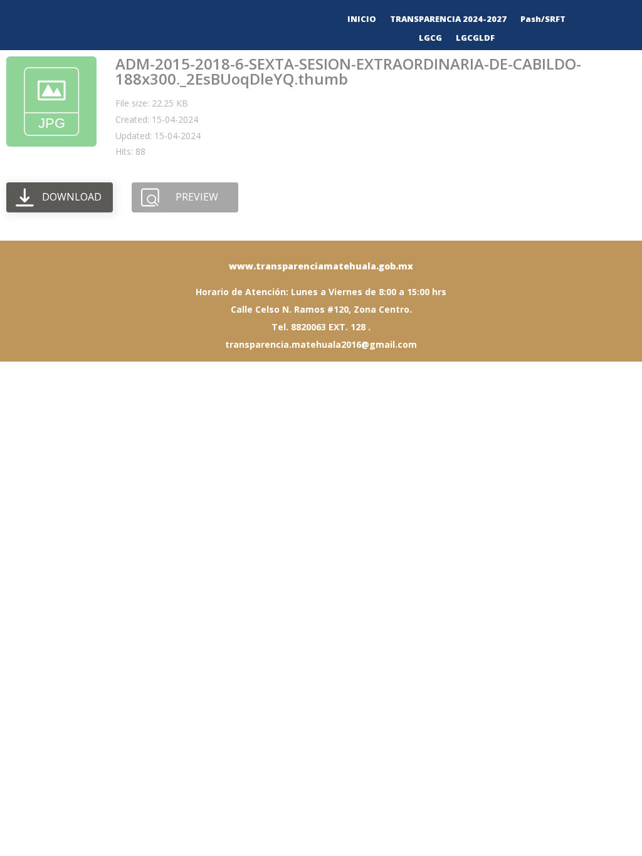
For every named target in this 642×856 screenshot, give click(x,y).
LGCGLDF (475, 38)
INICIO (361, 19)
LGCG (430, 38)
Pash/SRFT (543, 19)
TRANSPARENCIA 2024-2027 (448, 19)
